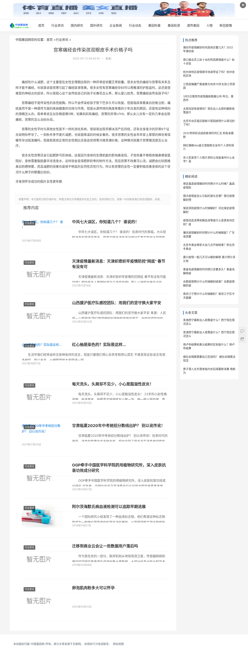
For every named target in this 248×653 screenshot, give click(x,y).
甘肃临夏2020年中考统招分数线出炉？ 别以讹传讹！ (118, 425)
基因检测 (174, 25)
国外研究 (96, 25)
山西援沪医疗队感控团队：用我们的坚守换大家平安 (116, 303)
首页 (41, 25)
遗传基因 (193, 25)
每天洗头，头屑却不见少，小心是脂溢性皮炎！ (112, 384)
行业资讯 (57, 25)
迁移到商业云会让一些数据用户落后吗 (105, 546)
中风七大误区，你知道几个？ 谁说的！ (105, 222)
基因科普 (154, 25)
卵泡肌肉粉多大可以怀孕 (93, 588)
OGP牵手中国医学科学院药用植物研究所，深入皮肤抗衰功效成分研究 (119, 468)
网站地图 (118, 643)
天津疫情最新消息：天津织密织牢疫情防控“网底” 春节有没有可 (118, 264)
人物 (209, 25)
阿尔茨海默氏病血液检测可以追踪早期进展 (109, 506)
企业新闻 (115, 25)
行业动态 (135, 25)
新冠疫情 (226, 25)
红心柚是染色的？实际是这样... (99, 344)
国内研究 (77, 25)
